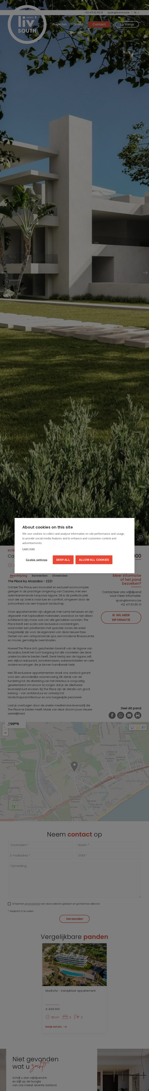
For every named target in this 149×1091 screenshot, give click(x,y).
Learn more (28, 548)
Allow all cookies (94, 559)
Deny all (63, 559)
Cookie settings (36, 559)
